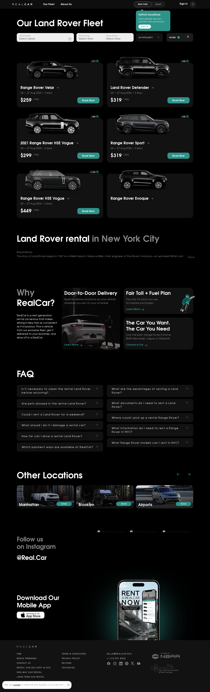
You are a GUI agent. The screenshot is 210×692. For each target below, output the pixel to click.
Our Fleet (48, 4)
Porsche (166, 335)
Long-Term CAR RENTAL (31, 677)
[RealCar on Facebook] (109, 663)
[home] (22, 4)
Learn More (71, 345)
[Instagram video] (80, 549)
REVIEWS (67, 663)
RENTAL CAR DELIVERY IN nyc (34, 668)
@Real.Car (32, 558)
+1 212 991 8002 (116, 658)
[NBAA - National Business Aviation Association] (172, 658)
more (191, 257)
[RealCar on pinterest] (126, 663)
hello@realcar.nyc (119, 654)
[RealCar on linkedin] (121, 663)
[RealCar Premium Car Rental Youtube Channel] (139, 663)
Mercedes (139, 338)
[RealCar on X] (132, 663)
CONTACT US (24, 663)
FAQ (19, 654)
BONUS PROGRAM (26, 658)
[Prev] (178, 474)
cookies (16, 685)
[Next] (189, 474)
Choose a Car (135, 345)
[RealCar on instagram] (115, 663)
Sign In (184, 4)
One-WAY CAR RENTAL (29, 672)
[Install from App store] (30, 615)
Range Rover (152, 335)
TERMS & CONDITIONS (74, 654)
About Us (66, 4)
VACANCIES (68, 668)
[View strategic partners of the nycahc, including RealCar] (172, 669)
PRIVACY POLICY (71, 658)
